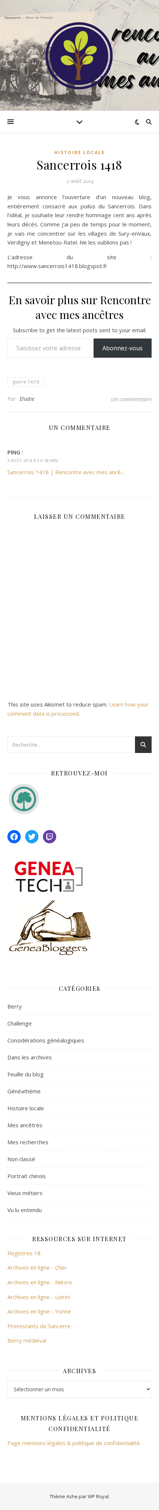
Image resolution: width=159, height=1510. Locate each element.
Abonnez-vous (122, 348)
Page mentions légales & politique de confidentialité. (74, 1443)
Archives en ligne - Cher (37, 1267)
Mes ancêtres (25, 1125)
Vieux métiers (25, 1193)
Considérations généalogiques (45, 1040)
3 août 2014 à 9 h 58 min (32, 460)
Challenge (19, 1023)
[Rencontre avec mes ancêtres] (79, 55)
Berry (14, 1006)
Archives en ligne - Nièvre (39, 1282)
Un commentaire (131, 399)
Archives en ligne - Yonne (39, 1311)
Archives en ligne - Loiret (38, 1297)
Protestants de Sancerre (39, 1326)
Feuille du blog (25, 1074)
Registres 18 (24, 1253)
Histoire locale (79, 152)
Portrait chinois (26, 1176)
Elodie (27, 398)
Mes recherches (27, 1142)
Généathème (24, 1091)
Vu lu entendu (24, 1210)
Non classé (21, 1159)
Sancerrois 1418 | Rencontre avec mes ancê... (65, 472)
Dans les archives (29, 1057)
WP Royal (98, 1496)
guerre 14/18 (25, 382)
